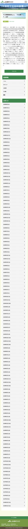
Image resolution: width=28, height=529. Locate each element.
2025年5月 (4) (6, 155)
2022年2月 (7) (6, 289)
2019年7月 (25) (6, 396)
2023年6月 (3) (6, 234)
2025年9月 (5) (6, 142)
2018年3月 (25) (6, 450)
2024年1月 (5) (6, 210)
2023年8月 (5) (6, 227)
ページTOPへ (14, 517)
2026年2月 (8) (6, 125)
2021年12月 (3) (6, 296)
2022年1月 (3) (6, 293)
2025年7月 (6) (6, 149)
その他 (4, 91)
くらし (4, 81)
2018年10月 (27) (7, 426)
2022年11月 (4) (6, 258)
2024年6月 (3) (6, 193)
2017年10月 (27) (7, 468)
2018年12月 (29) (7, 420)
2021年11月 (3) (6, 299)
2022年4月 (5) (6, 282)
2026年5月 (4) (6, 114)
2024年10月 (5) (6, 179)
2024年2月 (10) (6, 207)
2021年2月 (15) (6, 330)
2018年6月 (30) (6, 440)
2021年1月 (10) (6, 334)
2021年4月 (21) (6, 323)
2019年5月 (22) (6, 402)
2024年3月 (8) (6, 203)
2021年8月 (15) (6, 310)
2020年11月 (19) (7, 341)
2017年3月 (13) (6, 492)
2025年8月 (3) (6, 145)
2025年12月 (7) (6, 131)
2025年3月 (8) (6, 162)
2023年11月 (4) (6, 217)
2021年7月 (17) (6, 313)
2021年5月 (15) (6, 320)
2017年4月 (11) (6, 488)
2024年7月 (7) (6, 190)
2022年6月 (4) (6, 275)
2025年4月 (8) (6, 159)
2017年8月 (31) (6, 474)
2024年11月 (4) (6, 176)
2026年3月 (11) (6, 121)
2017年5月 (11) (6, 485)
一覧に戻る (14, 71)
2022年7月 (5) (6, 272)
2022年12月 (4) (6, 255)
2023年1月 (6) (6, 251)
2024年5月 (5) (6, 197)
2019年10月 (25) (7, 385)
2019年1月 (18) (6, 416)
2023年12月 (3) (6, 214)
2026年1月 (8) (6, 128)
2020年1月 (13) (6, 375)
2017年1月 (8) (6, 499)
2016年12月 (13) (7, 502)
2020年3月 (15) (6, 368)
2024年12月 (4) (6, 173)
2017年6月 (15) (6, 481)
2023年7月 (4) (6, 231)
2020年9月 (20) (6, 347)
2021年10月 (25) (7, 303)
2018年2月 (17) (6, 454)
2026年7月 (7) (6, 107)
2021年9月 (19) (6, 306)
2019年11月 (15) (7, 382)
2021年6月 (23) (6, 317)
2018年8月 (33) (6, 433)
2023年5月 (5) (6, 238)
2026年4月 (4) (6, 118)
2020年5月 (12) (6, 361)
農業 (4, 94)
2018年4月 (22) (6, 447)
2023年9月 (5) (6, 224)
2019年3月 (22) (6, 409)
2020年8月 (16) (6, 351)
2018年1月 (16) (6, 457)
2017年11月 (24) (7, 464)
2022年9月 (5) (6, 265)
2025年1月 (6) (6, 169)
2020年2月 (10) (6, 372)
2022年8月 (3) (6, 269)
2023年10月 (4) (6, 221)
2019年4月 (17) (6, 406)
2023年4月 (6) (6, 241)
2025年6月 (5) (6, 152)
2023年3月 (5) (6, 245)
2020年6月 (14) (6, 358)
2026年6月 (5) (6, 111)
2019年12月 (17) (7, 378)
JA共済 (4, 88)
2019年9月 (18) (6, 389)
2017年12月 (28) (7, 461)
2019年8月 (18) (6, 392)
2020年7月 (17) (6, 354)
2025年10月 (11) (7, 138)
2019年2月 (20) (6, 413)
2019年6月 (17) (6, 399)
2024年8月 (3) (6, 186)
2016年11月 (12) (7, 505)
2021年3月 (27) (6, 327)
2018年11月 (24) (7, 423)
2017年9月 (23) (6, 471)
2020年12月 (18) (7, 337)
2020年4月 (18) (6, 365)
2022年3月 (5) (6, 286)
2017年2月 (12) (6, 495)
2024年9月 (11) (6, 183)
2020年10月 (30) (7, 344)
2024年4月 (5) (6, 200)
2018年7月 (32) (6, 437)
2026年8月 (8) (6, 104)
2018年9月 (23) (6, 430)
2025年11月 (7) (6, 135)
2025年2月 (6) (6, 166)
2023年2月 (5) (6, 248)
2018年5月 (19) (6, 444)
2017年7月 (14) (6, 478)
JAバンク (5, 84)
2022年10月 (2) (6, 262)
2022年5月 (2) (6, 279)
